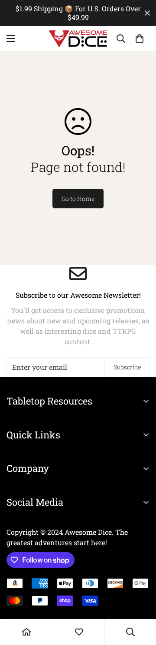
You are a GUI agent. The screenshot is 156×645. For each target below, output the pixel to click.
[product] (26, 632)
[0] (140, 39)
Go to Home (78, 198)
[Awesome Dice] (78, 38)
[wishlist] (79, 632)
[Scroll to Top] (140, 599)
